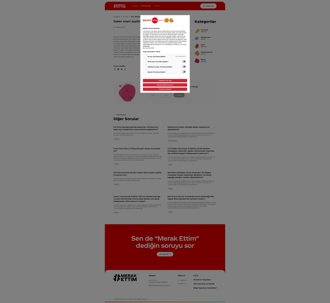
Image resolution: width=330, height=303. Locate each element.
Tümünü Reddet (165, 89)
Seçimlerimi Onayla (165, 85)
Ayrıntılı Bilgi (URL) (148, 47)
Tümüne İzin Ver (165, 80)
